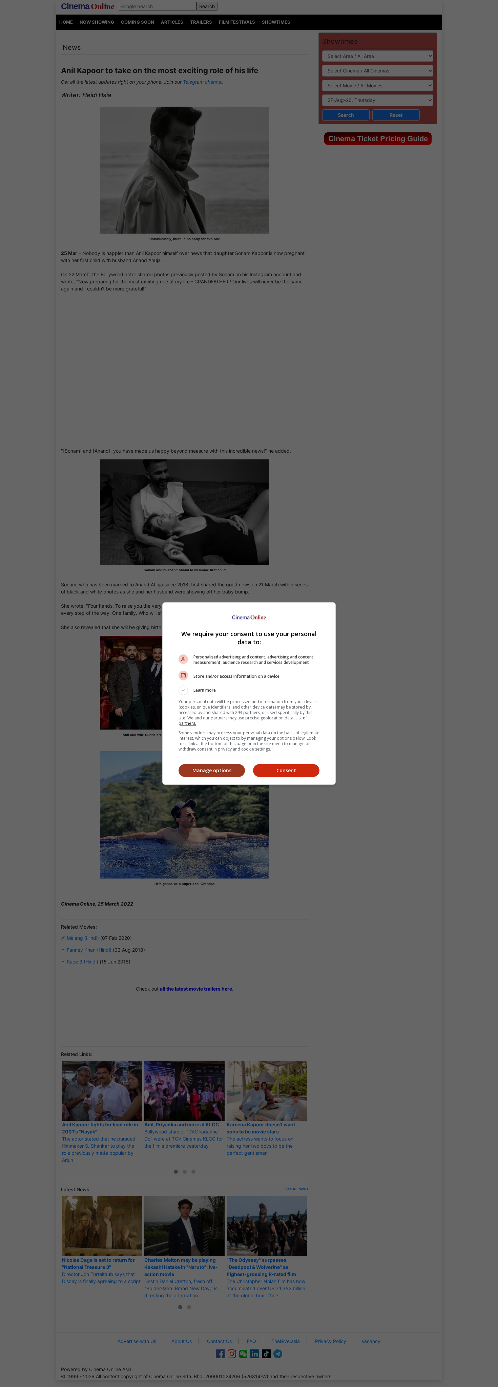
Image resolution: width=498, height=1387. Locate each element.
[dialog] (249, 693)
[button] (249, 690)
